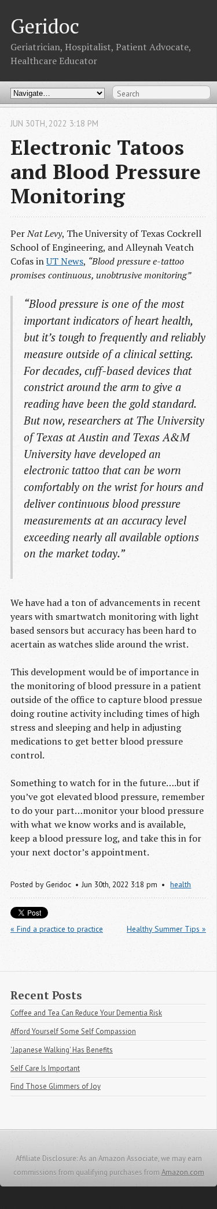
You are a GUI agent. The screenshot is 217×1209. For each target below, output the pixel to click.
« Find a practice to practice (56, 929)
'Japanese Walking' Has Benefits (61, 1050)
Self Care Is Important (45, 1068)
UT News (64, 261)
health (180, 884)
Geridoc (44, 25)
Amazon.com (182, 1172)
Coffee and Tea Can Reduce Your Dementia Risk (86, 1013)
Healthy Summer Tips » (166, 929)
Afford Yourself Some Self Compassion (73, 1031)
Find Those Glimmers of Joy (55, 1086)
